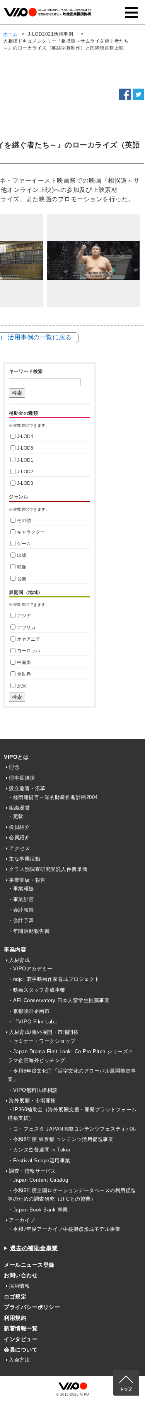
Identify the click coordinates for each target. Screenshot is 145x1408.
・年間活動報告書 (28, 931)
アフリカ (26, 627)
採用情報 (19, 1286)
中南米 (24, 662)
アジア (24, 615)
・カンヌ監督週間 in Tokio (39, 1150)
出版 (21, 555)
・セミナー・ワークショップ (42, 1041)
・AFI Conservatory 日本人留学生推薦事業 (58, 1000)
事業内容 (15, 949)
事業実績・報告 (27, 880)
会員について (21, 1349)
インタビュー (21, 1339)
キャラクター (31, 532)
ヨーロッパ (28, 651)
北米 (21, 686)
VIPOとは (16, 757)
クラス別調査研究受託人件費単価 (48, 869)
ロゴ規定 (15, 1296)
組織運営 (19, 808)
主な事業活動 (24, 859)
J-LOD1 (25, 460)
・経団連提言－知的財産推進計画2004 (53, 797)
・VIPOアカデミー (30, 969)
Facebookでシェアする (125, 94)
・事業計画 (21, 899)
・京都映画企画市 (28, 1011)
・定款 (16, 816)
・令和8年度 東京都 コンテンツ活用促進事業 (60, 1139)
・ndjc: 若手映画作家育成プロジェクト (54, 979)
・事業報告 (21, 888)
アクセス (19, 848)
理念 (14, 767)
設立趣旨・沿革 (27, 788)
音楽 (21, 579)
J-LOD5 (25, 448)
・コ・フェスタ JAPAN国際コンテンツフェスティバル (72, 1129)
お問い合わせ (21, 1275)
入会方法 (19, 1360)
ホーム (10, 34)
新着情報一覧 (21, 1328)
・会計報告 (21, 910)
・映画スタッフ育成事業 (36, 990)
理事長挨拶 (22, 778)
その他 (24, 520)
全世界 (24, 674)
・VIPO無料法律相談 (33, 1090)
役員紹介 (19, 827)
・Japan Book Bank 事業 (38, 1210)
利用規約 (15, 1318)
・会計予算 (21, 920)
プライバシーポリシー (32, 1307)
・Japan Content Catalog (38, 1180)
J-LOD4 (25, 436)
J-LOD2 (25, 471)
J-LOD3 (25, 483)
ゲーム (24, 543)
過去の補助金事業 (34, 1248)
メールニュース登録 (29, 1265)
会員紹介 (19, 837)
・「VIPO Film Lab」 (33, 1022)
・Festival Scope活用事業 (39, 1160)
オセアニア (28, 639)
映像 (21, 567)
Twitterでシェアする (138, 94)
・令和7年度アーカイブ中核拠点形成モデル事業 (64, 1229)
